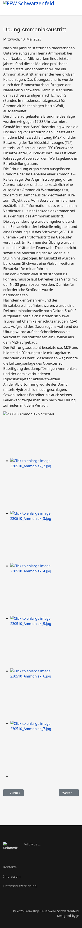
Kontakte (10, 867)
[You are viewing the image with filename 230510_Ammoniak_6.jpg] (44, 694)
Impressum (12, 876)
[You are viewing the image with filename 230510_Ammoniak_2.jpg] (44, 484)
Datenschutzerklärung (20, 886)
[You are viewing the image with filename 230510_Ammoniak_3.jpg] (44, 537)
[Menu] (74, 9)
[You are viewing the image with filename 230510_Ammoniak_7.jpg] (44, 747)
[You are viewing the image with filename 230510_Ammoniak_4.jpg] (44, 589)
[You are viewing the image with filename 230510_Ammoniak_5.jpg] (44, 642)
